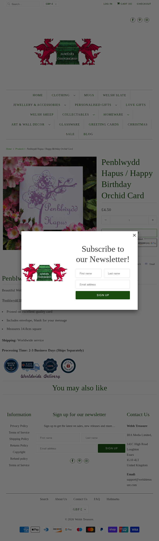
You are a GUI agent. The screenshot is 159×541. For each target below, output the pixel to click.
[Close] (132, 237)
